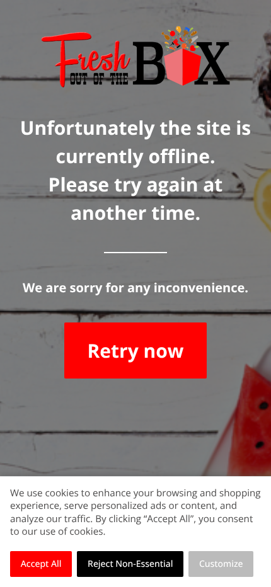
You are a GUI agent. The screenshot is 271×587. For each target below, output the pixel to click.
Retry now (135, 350)
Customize (221, 564)
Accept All (41, 564)
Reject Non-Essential (130, 564)
